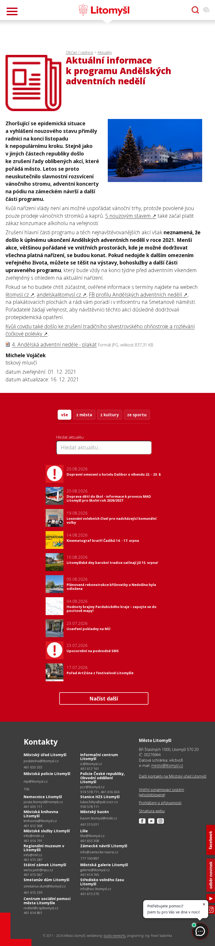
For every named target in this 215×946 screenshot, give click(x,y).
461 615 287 (33, 859)
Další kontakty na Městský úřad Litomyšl (172, 776)
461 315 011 (89, 824)
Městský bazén (94, 811)
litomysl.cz (17, 294)
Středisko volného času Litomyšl (102, 881)
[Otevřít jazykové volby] (206, 10)
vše (64, 414)
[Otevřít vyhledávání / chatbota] (195, 10)
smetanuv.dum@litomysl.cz (45, 886)
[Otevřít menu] (12, 11)
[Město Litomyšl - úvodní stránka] (104, 10)
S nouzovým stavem (128, 215)
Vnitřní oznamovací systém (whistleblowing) (161, 792)
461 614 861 (33, 912)
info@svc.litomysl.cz (95, 889)
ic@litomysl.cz (91, 764)
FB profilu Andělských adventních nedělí (135, 294)
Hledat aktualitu (70, 437)
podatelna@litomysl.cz (41, 761)
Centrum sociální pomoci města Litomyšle (47, 900)
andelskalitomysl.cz (59, 294)
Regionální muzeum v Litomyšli (44, 848)
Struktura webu (152, 810)
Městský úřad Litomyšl (45, 754)
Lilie (84, 830)
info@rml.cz (33, 855)
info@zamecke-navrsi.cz (99, 852)
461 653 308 (89, 840)
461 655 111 (33, 806)
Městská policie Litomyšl (47, 773)
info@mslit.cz (34, 836)
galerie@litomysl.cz (95, 870)
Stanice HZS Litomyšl (100, 796)
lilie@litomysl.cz (92, 836)
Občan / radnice (79, 52)
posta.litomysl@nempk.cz (43, 802)
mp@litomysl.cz (36, 781)
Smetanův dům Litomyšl (46, 879)
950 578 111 (89, 806)
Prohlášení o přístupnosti (160, 802)
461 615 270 (89, 893)
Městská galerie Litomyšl (104, 864)
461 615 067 (33, 874)
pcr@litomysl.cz (92, 787)
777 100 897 (89, 858)
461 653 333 (33, 767)
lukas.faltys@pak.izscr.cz (99, 802)
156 (26, 789)
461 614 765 (89, 874)
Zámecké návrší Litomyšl (103, 845)
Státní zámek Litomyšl (45, 864)
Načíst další (103, 698)
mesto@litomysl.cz (167, 765)
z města (84, 414)
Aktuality (105, 52)
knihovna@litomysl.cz (40, 821)
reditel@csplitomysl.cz (41, 908)
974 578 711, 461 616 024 (99, 791)
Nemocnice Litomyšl (43, 796)
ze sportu (137, 414)
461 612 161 (89, 768)
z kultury (109, 414)
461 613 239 (33, 892)
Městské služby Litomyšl (47, 830)
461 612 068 (33, 825)
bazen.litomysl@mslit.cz (98, 818)
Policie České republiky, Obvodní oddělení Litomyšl (102, 777)
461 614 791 (33, 840)
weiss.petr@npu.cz (38, 870)
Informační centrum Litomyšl (99, 756)
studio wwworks (115, 935)
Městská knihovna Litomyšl (41, 813)
